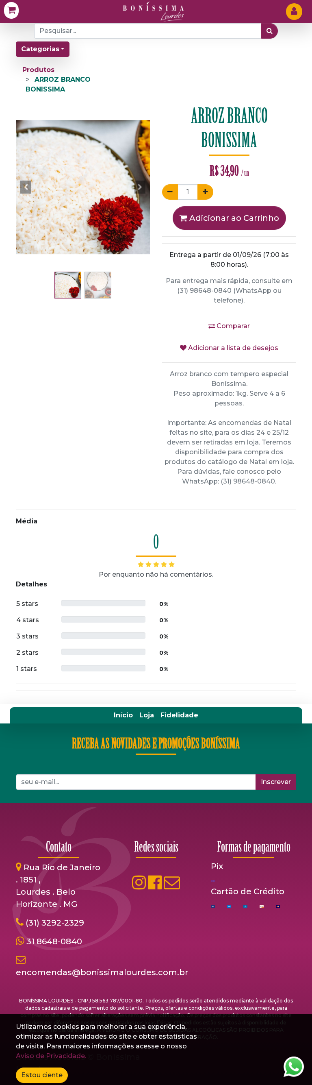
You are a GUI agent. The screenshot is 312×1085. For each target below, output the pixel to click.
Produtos (38, 70)
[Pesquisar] (269, 31)
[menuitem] (123, 715)
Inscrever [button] (276, 782)
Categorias (40, 49)
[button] (26, 187)
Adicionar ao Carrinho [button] (233, 218)
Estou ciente (42, 1075)
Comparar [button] (232, 326)
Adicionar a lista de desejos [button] (232, 348)
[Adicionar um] (205, 192)
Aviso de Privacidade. (51, 1056)
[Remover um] (170, 192)
